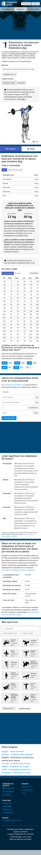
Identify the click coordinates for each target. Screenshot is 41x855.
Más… (24, 99)
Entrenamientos (33, 9)
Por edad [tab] (17, 273)
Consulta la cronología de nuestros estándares (18, 570)
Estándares (21, 9)
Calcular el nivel (9, 418)
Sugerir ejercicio (24, 708)
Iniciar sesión (26, 3)
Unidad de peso (8, 79)
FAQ (24, 793)
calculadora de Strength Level (14, 385)
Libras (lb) (21, 83)
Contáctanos (27, 790)
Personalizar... (34, 273)
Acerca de (26, 786)
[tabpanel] (20, 185)
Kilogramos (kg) (8, 83)
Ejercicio (5, 65)
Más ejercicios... (9, 708)
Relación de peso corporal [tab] (15, 169)
